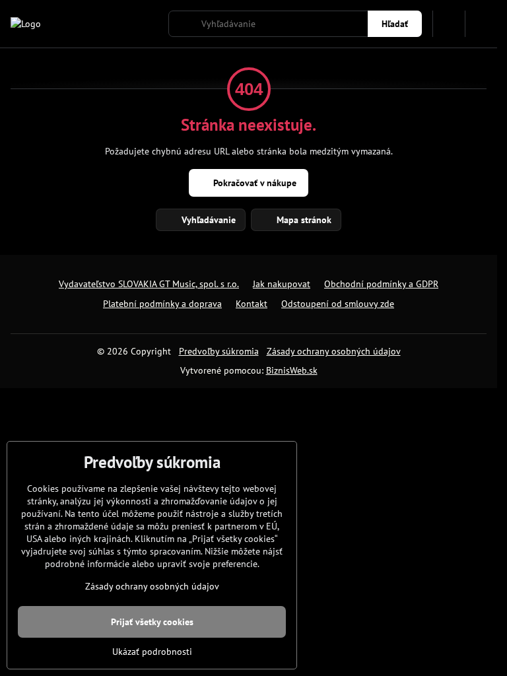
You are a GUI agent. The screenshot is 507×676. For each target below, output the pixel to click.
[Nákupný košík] (449, 24)
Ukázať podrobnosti (152, 652)
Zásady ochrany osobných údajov (334, 351)
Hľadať (395, 24)
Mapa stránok (302, 220)
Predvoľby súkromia (219, 351)
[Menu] (481, 24)
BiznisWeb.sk (292, 370)
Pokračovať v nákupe (253, 183)
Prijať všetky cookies (152, 622)
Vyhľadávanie (207, 220)
